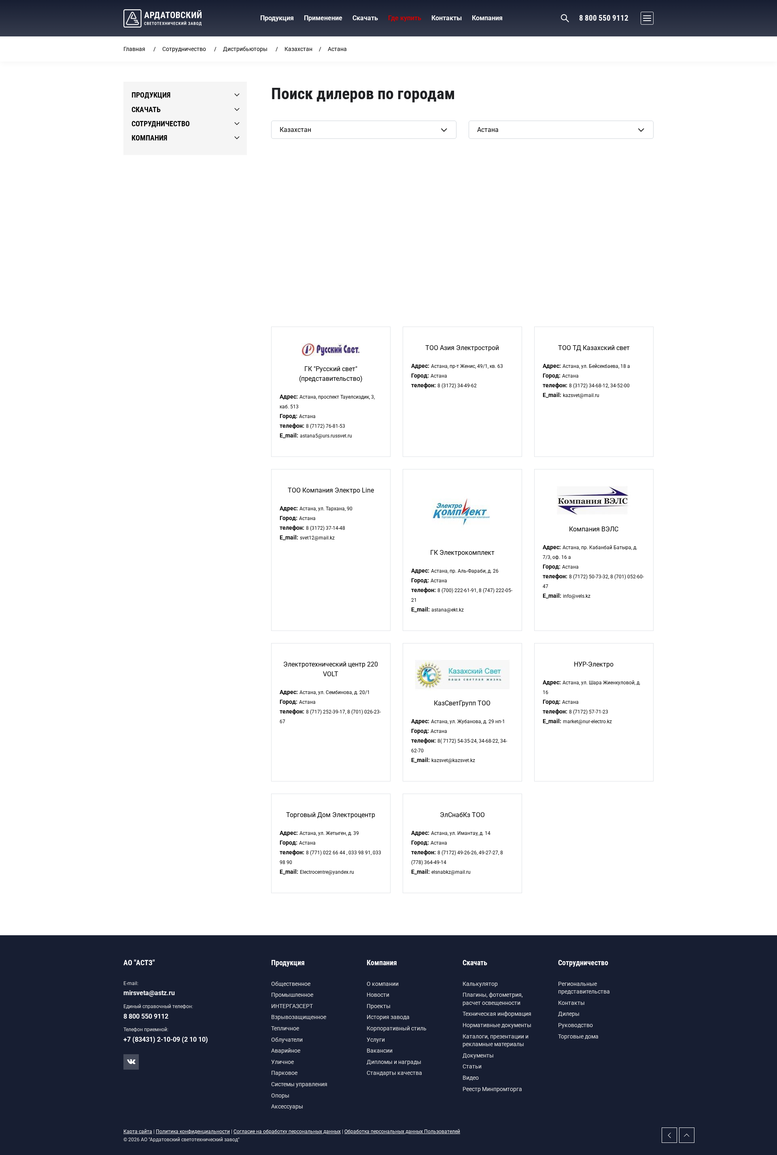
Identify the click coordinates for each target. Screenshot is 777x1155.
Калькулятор (480, 984)
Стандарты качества (394, 1073)
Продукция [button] (277, 18)
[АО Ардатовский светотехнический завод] (162, 18)
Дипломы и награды (394, 1062)
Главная (134, 49)
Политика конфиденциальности (193, 1131)
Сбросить (285, 151)
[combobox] (363, 130)
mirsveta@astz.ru (149, 993)
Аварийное (285, 1050)
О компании (383, 984)
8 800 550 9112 (603, 18)
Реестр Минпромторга (492, 1089)
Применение (323, 18)
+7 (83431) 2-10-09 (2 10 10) (165, 1039)
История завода (388, 1017)
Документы (478, 1055)
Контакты (571, 1003)
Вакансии (380, 1050)
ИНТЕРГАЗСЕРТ (292, 1006)
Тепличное (285, 1028)
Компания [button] (487, 18)
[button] (645, 18)
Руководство (575, 1025)
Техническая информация (497, 1014)
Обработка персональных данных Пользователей (402, 1131)
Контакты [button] (446, 18)
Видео (471, 1077)
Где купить (404, 18)
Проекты (379, 1006)
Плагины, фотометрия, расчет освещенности (493, 999)
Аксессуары (287, 1106)
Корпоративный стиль (397, 1028)
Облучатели (287, 1039)
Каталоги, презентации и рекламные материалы (496, 1040)
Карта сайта (137, 1131)
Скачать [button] (365, 18)
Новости (378, 995)
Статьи (472, 1066)
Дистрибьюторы (245, 49)
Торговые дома (578, 1036)
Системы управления (299, 1084)
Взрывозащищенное (298, 1017)
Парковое (284, 1073)
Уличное (282, 1062)
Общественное (290, 984)
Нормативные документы (497, 1025)
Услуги (376, 1039)
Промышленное (292, 995)
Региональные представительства (584, 988)
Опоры (280, 1095)
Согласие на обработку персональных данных (287, 1131)
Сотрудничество (184, 49)
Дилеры (569, 1014)
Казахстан (298, 49)
